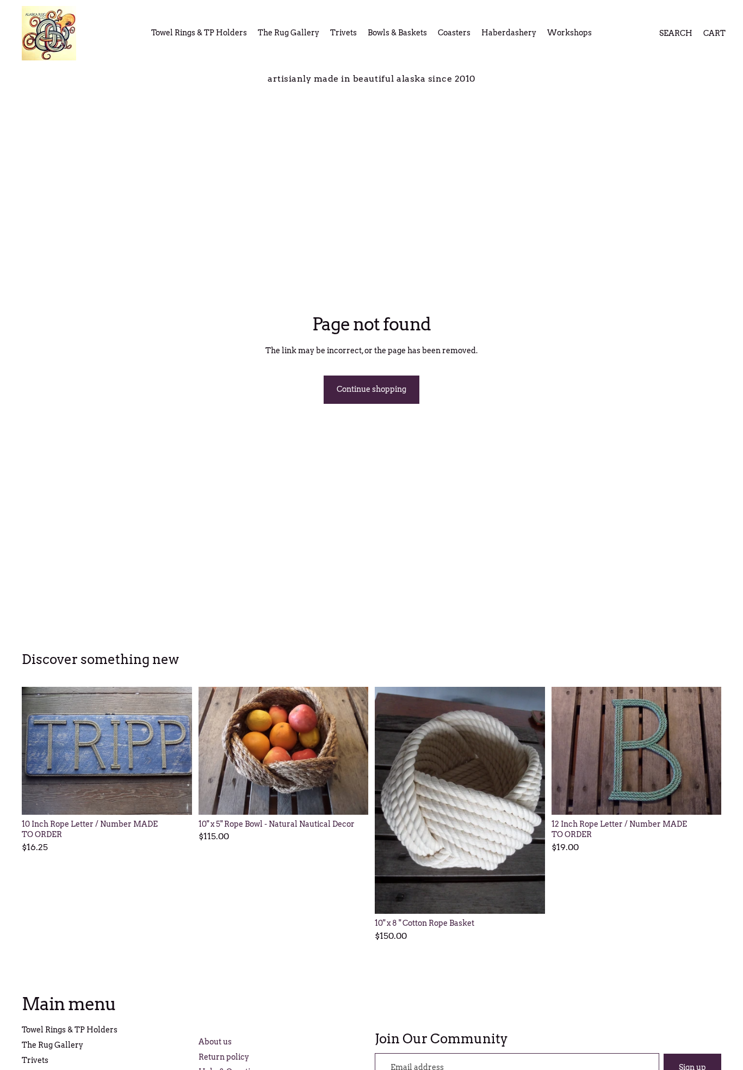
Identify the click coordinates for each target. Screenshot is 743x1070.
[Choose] (175, 798)
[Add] (351, 798)
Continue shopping (371, 389)
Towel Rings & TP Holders (69, 1029)
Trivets (35, 1060)
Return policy (224, 1057)
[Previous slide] (38, 750)
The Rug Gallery (52, 1045)
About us (215, 1041)
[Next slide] (175, 750)
